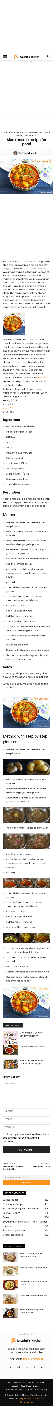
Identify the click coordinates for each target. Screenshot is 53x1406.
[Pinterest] (34, 1367)
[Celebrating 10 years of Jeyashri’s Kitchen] (10, 1038)
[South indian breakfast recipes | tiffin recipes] (10, 1064)
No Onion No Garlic (36, 1382)
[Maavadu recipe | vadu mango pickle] (10, 1313)
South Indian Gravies (30, 1386)
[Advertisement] (26, 26)
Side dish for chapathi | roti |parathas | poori (23, 132)
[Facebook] (11, 1367)
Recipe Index (19, 1382)
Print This (41, 377)
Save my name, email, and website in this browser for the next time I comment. (26, 1138)
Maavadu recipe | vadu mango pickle (32, 1311)
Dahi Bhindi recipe (41, 1166)
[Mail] (26, 1367)
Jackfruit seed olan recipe (33, 1295)
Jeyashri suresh (29, 153)
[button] (5, 56)
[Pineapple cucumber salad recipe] (10, 1285)
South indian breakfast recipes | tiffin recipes (31, 1062)
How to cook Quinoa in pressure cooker (31, 1255)
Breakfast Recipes (14, 1389)
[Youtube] (42, 1367)
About (8, 1382)
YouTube (28, 1389)
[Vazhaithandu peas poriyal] (10, 1271)
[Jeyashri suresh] (15, 153)
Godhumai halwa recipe (32, 1046)
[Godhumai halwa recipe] (10, 1050)
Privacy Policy (41, 1389)
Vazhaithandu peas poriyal (33, 1267)
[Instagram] (18, 1367)
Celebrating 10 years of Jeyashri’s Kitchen (31, 1034)
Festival (14, 1386)
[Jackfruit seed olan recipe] (10, 1299)
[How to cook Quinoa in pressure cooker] (10, 1257)
